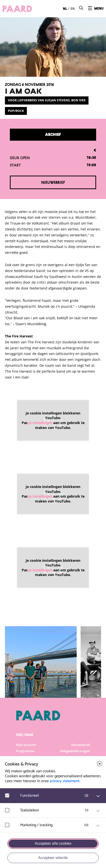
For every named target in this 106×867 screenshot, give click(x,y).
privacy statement (64, 781)
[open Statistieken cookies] (98, 811)
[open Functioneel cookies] (98, 796)
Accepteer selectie (53, 857)
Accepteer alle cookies (53, 843)
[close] (99, 763)
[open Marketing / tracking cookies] (98, 826)
